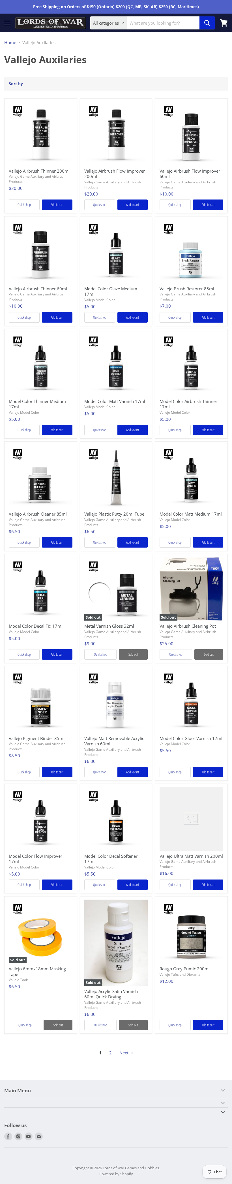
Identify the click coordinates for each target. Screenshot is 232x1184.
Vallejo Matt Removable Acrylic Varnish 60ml (114, 741)
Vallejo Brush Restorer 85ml (187, 288)
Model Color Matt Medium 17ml (191, 514)
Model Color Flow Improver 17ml (35, 859)
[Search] (207, 22)
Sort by (16, 83)
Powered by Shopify (116, 1173)
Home (10, 42)
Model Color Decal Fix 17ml (36, 626)
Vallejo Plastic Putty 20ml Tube (114, 514)
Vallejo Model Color (99, 299)
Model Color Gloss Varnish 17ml (191, 738)
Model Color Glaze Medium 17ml (110, 291)
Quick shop (24, 204)
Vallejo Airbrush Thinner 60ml (38, 288)
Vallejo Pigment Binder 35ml (37, 738)
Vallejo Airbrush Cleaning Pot (188, 626)
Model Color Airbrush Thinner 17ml (188, 404)
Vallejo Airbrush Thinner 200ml (39, 171)
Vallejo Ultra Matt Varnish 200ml (191, 856)
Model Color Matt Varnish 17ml (114, 401)
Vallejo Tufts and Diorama (180, 974)
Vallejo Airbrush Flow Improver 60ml (190, 173)
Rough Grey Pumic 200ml (185, 968)
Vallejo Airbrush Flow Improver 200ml (114, 173)
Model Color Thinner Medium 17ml (37, 404)
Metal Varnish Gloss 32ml (109, 626)
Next (124, 1053)
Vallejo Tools (19, 979)
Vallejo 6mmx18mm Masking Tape (37, 971)
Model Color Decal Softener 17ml (111, 859)
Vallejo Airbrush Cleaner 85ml (38, 514)
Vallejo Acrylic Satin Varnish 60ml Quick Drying (111, 994)
